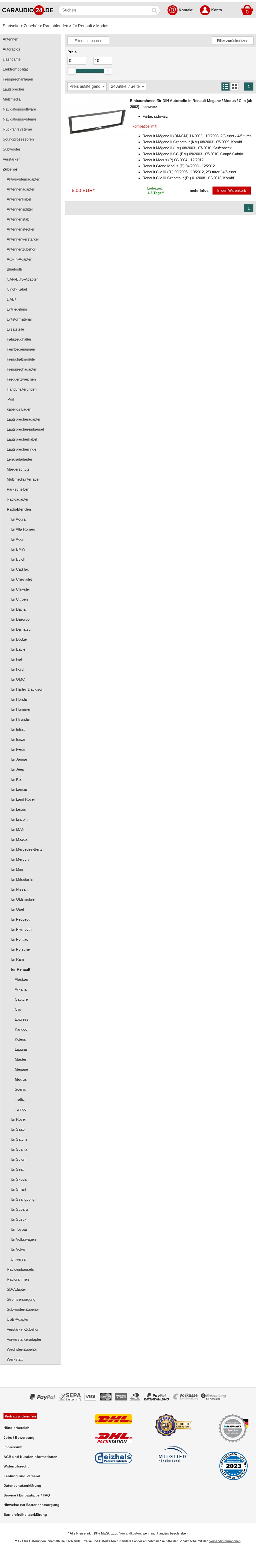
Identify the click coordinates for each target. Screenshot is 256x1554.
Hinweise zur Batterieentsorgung (32, 1505)
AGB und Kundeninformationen (31, 1457)
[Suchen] (155, 10)
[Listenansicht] (226, 87)
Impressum (13, 1447)
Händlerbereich (17, 1428)
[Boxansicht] (234, 87)
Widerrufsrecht (16, 1466)
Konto (216, 10)
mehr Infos (199, 190)
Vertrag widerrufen (20, 1416)
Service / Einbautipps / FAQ (27, 1495)
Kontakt (185, 10)
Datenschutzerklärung (22, 1485)
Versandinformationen (224, 1541)
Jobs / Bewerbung (19, 1437)
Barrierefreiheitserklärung (25, 1514)
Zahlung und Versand (22, 1476)
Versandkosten (130, 1533)
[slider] (71, 70)
